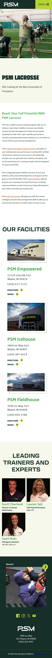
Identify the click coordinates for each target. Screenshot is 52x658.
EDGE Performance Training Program (21, 148)
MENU (42, 4)
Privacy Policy (39, 654)
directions (12, 290)
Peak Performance (13, 196)
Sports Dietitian (34, 179)
